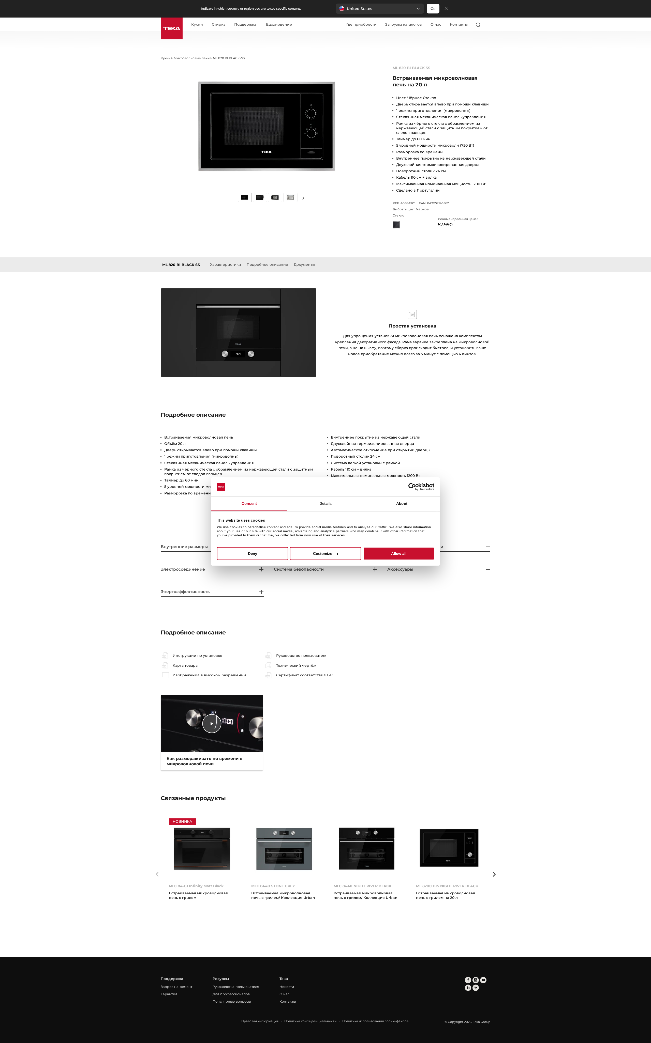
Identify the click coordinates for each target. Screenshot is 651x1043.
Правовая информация (259, 1021)
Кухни (197, 25)
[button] (379, 8)
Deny (252, 553)
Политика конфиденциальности (310, 1021)
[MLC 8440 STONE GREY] (284, 848)
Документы (304, 264)
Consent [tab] (249, 504)
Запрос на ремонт (176, 987)
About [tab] (401, 504)
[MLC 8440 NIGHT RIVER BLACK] (366, 848)
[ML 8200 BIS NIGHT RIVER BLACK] (449, 848)
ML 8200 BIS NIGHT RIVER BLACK (447, 886)
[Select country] (488, 24)
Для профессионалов (231, 994)
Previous (156, 874)
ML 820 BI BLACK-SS (181, 264)
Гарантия (169, 994)
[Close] (446, 8)
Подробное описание (267, 264)
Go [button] (433, 8)
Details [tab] (325, 504)
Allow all (398, 553)
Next (303, 197)
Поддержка (245, 25)
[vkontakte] (475, 988)
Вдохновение (279, 25)
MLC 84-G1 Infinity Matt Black (196, 886)
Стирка (218, 25)
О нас (436, 24)
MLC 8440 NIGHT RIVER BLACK (362, 886)
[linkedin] (468, 988)
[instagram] (475, 980)
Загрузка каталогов (403, 24)
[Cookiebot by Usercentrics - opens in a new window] (412, 487)
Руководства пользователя (236, 987)
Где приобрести (361, 24)
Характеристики (225, 264)
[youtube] (483, 980)
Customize (322, 553)
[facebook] (468, 980)
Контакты (459, 24)
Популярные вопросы (232, 1001)
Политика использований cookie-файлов (375, 1021)
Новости (286, 987)
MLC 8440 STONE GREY (273, 886)
